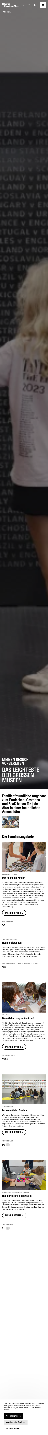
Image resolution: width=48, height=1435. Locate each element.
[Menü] (43, 5)
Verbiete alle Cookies (15, 1422)
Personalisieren (12, 1429)
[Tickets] (35, 5)
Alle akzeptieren (13, 1416)
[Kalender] (29, 5)
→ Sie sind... (6, 12)
